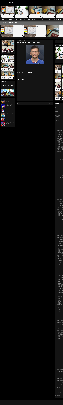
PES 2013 (43, 19)
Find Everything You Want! (19, 14)
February (58, 392)
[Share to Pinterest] (31, 72)
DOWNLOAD (19, 70)
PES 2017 (33, 19)
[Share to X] (29, 72)
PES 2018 (38, 19)
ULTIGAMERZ (8, 2)
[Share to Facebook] (30, 72)
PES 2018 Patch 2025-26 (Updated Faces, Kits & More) (9, 118)
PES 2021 (15, 19)
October (58, 120)
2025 (57, 106)
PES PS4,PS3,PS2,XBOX (57, 19)
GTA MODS (4, 22)
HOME (3, 19)
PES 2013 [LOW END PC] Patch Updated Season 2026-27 (9, 123)
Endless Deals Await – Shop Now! (40, 26)
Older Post (50, 103)
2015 (57, 396)
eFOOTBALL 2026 (9, 19)
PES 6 (29, 19)
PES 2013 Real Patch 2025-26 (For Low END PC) (9, 105)
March (58, 391)
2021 (57, 111)
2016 (57, 395)
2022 (57, 110)
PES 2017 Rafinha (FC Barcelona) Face (60, 173)
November (58, 119)
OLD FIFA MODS (10, 22)
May (57, 388)
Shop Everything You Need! (4, 51)
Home (35, 103)
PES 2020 (20, 19)
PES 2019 (25, 19)
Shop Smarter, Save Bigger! (6, 14)
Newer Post (19, 103)
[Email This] (28, 72)
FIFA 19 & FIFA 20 (49, 19)
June (57, 387)
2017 (57, 116)
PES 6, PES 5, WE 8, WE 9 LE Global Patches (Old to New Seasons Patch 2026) (7, 83)
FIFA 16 (16, 22)
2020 (57, 112)
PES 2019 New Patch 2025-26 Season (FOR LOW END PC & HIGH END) (9, 101)
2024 (57, 107)
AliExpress (14, 27)
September (58, 121)
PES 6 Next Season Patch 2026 (9, 113)
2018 (57, 115)
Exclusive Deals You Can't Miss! (47, 14)
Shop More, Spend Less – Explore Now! (34, 14)
